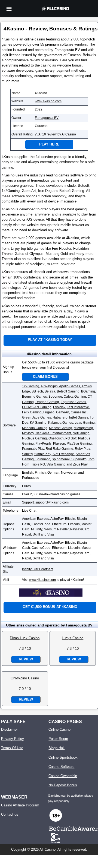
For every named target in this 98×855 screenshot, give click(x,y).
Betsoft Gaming (68, 391)
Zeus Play (80, 464)
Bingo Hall (56, 748)
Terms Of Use (12, 748)
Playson (59, 443)
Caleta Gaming (75, 396)
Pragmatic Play (33, 449)
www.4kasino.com (48, 101)
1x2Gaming (30, 386)
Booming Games (34, 396)
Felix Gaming (32, 412)
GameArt (62, 412)
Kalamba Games (60, 423)
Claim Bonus (45, 377)
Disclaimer (9, 729)
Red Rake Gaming (59, 449)
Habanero (60, 417)
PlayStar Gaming (79, 443)
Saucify (27, 454)
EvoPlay (59, 407)
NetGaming (81, 433)
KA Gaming (38, 423)
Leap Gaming (85, 423)
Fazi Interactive (78, 407)
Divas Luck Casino (24, 638)
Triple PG (38, 464)
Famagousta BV (47, 118)
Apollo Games (69, 386)
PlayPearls (43, 443)
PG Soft (70, 438)
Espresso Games (73, 402)
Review (26, 659)
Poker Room (58, 739)
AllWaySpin (49, 386)
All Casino (47, 849)
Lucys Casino (72, 638)
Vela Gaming (56, 464)
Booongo (55, 396)
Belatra (50, 391)
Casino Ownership (62, 776)
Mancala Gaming (34, 428)
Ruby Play (82, 449)
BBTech (37, 391)
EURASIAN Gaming (36, 407)
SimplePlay (42, 454)
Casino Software (61, 767)
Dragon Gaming (47, 402)
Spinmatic (42, 459)
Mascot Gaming (60, 428)
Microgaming (83, 428)
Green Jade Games (36, 417)
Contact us (9, 814)
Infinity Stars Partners (37, 569)
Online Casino (59, 729)
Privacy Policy (12, 739)
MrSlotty (28, 433)
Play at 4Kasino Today (50, 340)
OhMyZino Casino (25, 678)
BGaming (88, 391)
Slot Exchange (63, 454)
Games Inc (79, 412)
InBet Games (78, 417)
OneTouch (56, 438)
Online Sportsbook (63, 757)
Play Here (49, 144)
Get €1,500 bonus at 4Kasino (50, 607)
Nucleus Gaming (34, 438)
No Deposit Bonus (62, 785)
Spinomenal (61, 459)
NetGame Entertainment (53, 433)
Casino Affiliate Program (20, 805)
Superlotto (79, 459)
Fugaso (48, 412)
